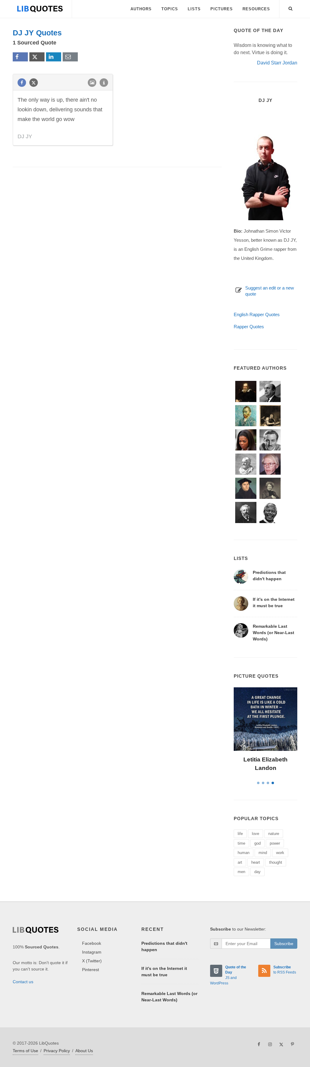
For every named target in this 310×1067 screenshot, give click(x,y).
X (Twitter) (92, 960)
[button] (291, 7)
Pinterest (90, 969)
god (257, 843)
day (257, 871)
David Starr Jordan (277, 62)
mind (263, 852)
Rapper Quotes (249, 326)
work (280, 852)
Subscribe (283, 943)
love (255, 833)
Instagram (91, 952)
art (240, 862)
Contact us (23, 981)
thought (275, 862)
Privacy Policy (57, 1050)
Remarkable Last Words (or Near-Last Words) (273, 632)
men (241, 871)
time (241, 843)
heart (255, 862)
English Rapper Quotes (257, 314)
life (240, 833)
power (275, 843)
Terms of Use (25, 1050)
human (243, 852)
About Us (84, 1050)
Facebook (91, 943)
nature (273, 833)
